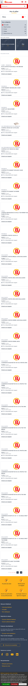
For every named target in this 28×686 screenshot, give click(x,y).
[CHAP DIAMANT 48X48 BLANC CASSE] (16, 82)
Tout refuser (14, 684)
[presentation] (1, 2)
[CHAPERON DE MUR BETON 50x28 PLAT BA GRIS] (16, 489)
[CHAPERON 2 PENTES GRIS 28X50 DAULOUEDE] (16, 293)
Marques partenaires (7, 663)
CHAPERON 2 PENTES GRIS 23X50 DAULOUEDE (13, 277)
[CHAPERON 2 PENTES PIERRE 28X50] (16, 336)
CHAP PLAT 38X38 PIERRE (8, 109)
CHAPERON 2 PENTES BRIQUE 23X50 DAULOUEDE (14, 256)
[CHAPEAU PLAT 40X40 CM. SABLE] (16, 143)
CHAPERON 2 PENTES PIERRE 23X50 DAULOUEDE (13, 320)
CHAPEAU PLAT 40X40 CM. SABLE (10, 149)
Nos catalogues (6, 611)
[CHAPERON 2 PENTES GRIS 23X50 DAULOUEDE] (16, 272)
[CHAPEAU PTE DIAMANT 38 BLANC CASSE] (16, 164)
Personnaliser (22, 684)
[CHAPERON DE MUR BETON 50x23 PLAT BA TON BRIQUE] (16, 422)
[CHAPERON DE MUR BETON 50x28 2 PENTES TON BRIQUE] (16, 466)
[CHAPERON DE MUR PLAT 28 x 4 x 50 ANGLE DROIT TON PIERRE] (16, 533)
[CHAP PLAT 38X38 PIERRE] (16, 103)
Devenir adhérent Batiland (8, 621)
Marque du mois (6, 666)
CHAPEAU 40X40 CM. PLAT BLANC (10, 127)
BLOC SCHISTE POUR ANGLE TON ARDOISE (12, 66)
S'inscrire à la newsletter (11, 645)
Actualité (4, 609)
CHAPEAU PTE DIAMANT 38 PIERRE (10, 191)
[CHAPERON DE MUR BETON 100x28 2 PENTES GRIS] (16, 357)
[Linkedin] (17, 654)
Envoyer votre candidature (8, 633)
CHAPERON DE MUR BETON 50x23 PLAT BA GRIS (13, 406)
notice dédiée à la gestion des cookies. (13, 682)
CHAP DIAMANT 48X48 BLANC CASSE (11, 87)
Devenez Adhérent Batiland (9, 619)
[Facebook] (2, 654)
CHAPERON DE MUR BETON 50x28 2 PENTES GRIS (14, 450)
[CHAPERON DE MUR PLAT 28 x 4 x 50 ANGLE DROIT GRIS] (16, 510)
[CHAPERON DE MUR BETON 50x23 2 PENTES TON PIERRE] (16, 378)
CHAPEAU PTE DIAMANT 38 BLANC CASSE (12, 170)
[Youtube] (12, 654)
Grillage (5, 31)
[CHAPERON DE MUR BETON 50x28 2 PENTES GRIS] (16, 445)
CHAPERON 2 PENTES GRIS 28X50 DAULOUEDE (13, 299)
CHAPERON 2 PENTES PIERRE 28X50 (10, 341)
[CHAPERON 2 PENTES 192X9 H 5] (16, 230)
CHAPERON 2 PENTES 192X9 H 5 (9, 235)
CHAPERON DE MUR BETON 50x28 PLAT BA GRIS (13, 494)
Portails (5, 29)
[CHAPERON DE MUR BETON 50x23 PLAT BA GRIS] (16, 401)
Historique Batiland (7, 607)
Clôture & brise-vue (8, 33)
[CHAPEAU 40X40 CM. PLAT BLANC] (16, 124)
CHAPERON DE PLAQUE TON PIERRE (10, 561)
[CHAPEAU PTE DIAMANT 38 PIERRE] (16, 186)
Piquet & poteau (7, 26)
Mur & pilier (6, 24)
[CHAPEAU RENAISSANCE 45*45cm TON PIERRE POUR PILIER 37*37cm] (16, 207)
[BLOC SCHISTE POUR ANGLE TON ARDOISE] (16, 61)
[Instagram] (7, 654)
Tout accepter (5, 684)
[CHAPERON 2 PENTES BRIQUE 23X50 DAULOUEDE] (16, 251)
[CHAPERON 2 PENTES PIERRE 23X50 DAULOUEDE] (16, 315)
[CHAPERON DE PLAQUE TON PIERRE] (16, 556)
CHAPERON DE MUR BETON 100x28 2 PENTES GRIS (14, 362)
